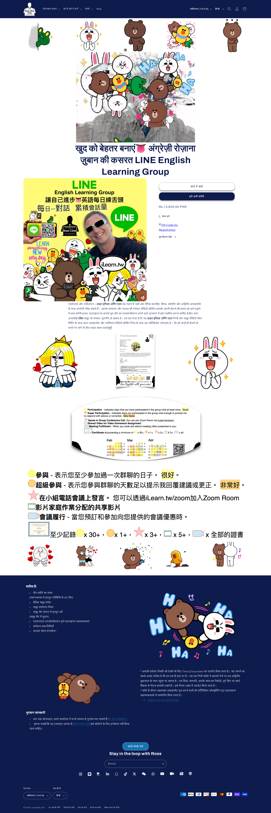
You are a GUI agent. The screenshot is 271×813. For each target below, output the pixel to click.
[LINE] (89, 774)
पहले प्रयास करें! (82, 724)
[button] (51, 9)
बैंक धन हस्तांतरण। (117, 719)
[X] (134, 773)
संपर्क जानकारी (95, 808)
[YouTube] (162, 773)
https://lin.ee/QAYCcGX (163, 700)
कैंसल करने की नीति (112, 808)
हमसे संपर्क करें (135, 746)
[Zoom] (172, 773)
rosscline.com (38, 808)
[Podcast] (190, 774)
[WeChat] (144, 773)
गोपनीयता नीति (69, 808)
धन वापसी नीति (54, 808)
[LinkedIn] (107, 773)
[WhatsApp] (153, 773)
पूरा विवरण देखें (165, 237)
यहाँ (110, 328)
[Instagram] (80, 774)
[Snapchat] (116, 773)
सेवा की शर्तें (82, 808)
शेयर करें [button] (166, 216)
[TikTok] (125, 773)
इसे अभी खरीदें (196, 196)
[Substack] (181, 773)
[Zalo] (98, 774)
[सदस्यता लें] (162, 764)
